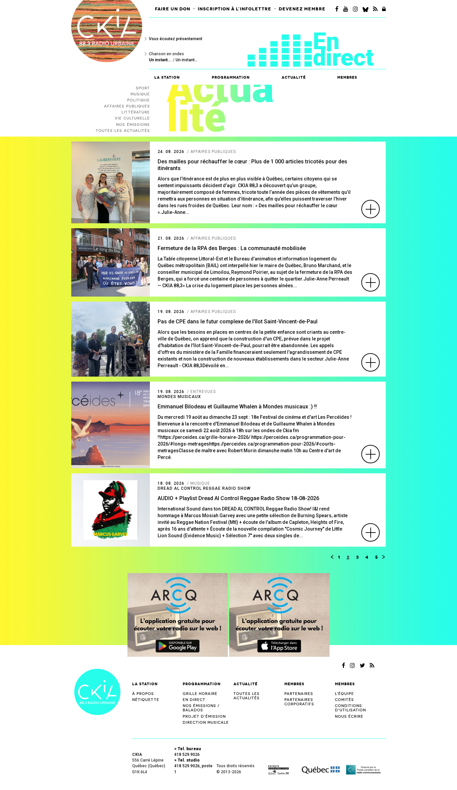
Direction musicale (206, 722)
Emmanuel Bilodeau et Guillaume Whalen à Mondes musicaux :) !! (237, 406)
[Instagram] (355, 9)
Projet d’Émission (204, 716)
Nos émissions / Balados (201, 708)
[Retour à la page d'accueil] (97, 691)
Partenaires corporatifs (299, 702)
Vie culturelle (132, 118)
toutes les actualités (123, 131)
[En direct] (280, 45)
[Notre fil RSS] (372, 665)
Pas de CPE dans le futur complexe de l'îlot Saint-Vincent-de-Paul (237, 321)
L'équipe (344, 694)
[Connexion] (384, 9)
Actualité (294, 77)
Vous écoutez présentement (175, 38)
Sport (143, 88)
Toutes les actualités (247, 696)
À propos (143, 694)
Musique (140, 94)
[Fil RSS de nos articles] (375, 9)
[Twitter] (362, 665)
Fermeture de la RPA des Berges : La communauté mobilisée (232, 248)
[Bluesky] (365, 9)
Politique (138, 100)
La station (145, 684)
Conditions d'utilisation (350, 708)
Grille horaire (200, 694)
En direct (343, 49)
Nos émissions (133, 125)
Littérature (135, 112)
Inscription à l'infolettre (234, 9)
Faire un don (172, 9)
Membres (294, 684)
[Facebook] (337, 9)
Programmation (202, 684)
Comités (344, 700)
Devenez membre (302, 9)
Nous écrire (349, 716)
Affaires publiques (127, 106)
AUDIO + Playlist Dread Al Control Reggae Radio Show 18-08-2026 (238, 498)
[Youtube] (345, 9)
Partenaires (298, 694)
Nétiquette (145, 700)
